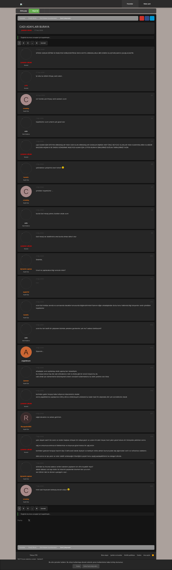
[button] (137, 4)
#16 (151, 390)
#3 (152, 95)
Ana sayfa (146, 555)
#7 (152, 187)
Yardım (139, 555)
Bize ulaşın (104, 555)
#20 (151, 486)
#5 (152, 141)
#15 (151, 368)
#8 (152, 210)
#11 (152, 279)
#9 (152, 233)
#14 (151, 348)
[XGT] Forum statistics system (30, 559)
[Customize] (42, 10)
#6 (152, 164)
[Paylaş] (148, 49)
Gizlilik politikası (129, 555)
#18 (151, 436)
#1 (152, 49)
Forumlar (130, 4)
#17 (151, 413)
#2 (152, 72)
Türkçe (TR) (33, 555)
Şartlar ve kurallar (116, 555)
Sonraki (43, 43)
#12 (151, 302)
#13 (151, 325)
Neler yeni (147, 4)
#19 (151, 463)
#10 (151, 256)
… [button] (32, 43)
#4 (152, 118)
